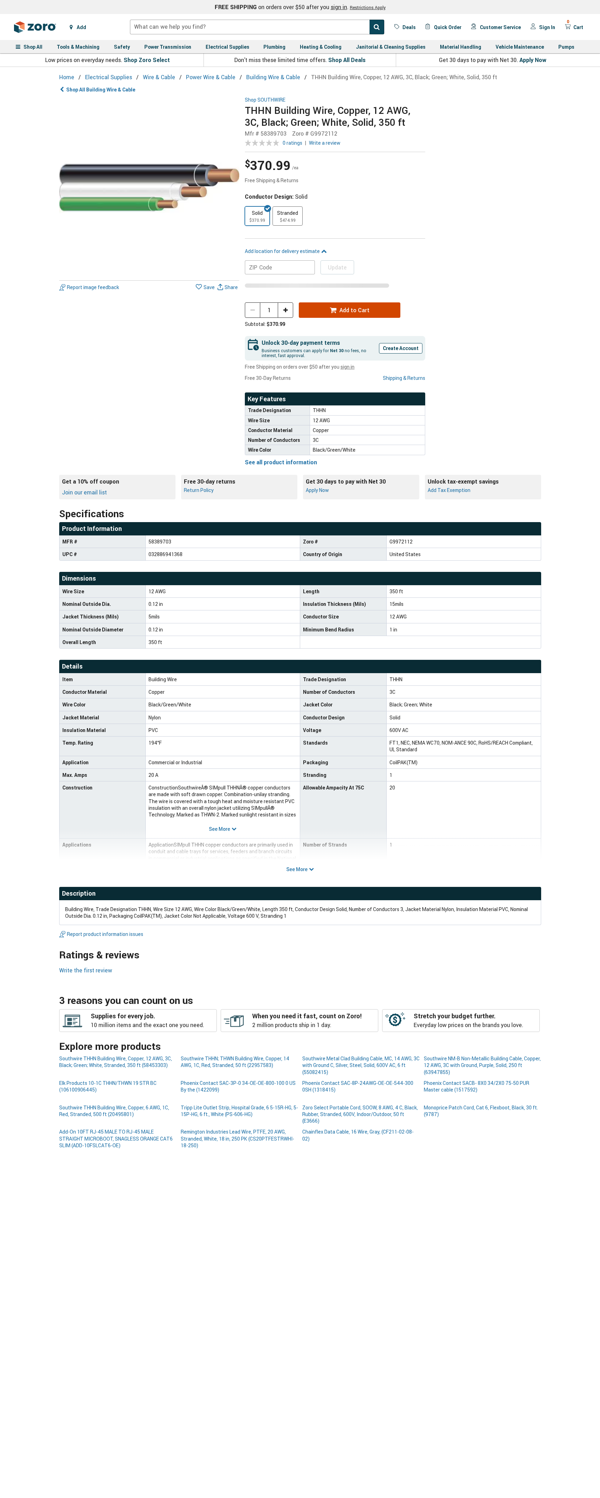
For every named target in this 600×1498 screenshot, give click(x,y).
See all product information (281, 462)
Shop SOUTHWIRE (265, 100)
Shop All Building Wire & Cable (100, 89)
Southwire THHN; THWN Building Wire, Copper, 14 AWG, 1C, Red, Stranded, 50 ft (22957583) (235, 1061)
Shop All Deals (347, 60)
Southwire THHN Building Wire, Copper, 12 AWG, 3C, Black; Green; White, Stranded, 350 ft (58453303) (115, 1061)
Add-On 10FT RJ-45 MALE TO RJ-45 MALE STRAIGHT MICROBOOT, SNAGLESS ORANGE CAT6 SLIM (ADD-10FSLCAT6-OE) (116, 1138)
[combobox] (257, 27)
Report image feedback (93, 287)
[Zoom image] (149, 187)
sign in (339, 7)
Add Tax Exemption (449, 490)
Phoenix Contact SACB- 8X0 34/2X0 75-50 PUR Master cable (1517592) (476, 1086)
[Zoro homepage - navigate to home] (35, 27)
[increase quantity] (285, 310)
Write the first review (85, 970)
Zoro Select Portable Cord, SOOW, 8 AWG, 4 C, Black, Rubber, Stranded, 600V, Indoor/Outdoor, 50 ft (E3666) (360, 1114)
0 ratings (292, 142)
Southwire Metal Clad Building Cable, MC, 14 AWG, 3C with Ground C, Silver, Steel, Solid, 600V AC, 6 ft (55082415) (361, 1065)
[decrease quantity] (252, 310)
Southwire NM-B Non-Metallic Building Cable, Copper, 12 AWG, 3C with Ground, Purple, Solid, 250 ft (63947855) (482, 1065)
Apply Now (532, 60)
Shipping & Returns (404, 378)
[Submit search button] (377, 27)
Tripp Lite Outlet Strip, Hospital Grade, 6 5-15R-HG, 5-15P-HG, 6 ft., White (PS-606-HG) (239, 1110)
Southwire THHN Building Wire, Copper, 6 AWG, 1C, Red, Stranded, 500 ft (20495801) (114, 1110)
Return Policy (199, 490)
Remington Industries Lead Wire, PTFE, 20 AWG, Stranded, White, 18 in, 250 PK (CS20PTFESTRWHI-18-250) (237, 1138)
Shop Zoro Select (147, 60)
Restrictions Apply (368, 7)
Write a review (324, 142)
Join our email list (84, 492)
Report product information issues (105, 934)
